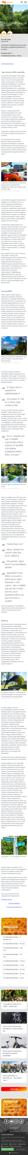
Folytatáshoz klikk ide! (6, 899)
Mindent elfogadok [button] (7, 1149)
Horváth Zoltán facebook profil (14, 907)
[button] (14, 1152)
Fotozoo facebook (14, 903)
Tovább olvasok (22, 1141)
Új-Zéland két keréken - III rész (11, 56)
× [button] (26, 1133)
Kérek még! (14, 1089)
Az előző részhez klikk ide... (7, 63)
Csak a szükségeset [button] (20, 1149)
